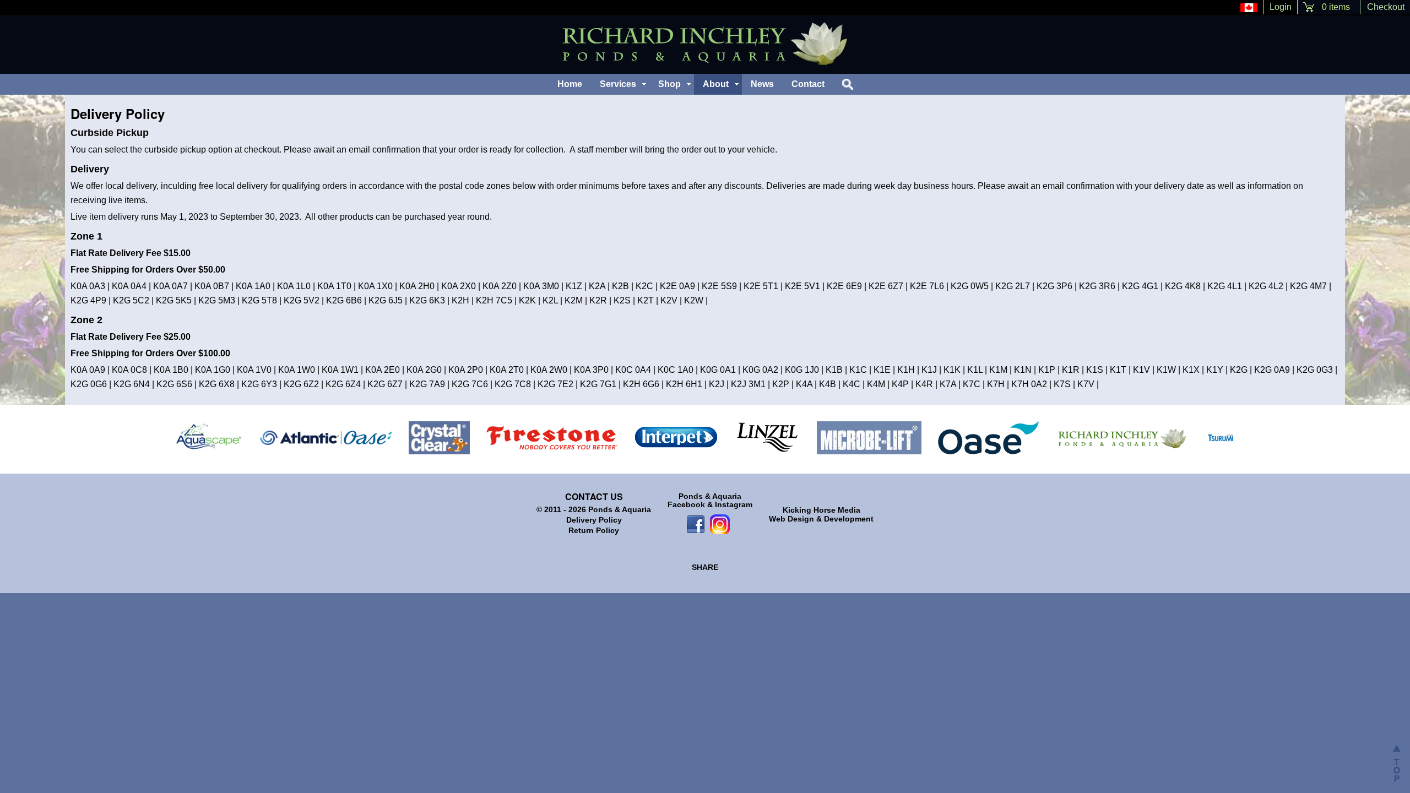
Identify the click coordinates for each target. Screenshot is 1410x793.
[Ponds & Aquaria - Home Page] (705, 43)
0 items (1335, 7)
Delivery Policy (594, 519)
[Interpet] (676, 437)
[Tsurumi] (1220, 437)
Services (618, 84)
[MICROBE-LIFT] (869, 437)
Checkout (1385, 7)
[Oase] (988, 437)
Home (569, 84)
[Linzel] (767, 437)
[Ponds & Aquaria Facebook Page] (695, 523)
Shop (669, 84)
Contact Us (594, 496)
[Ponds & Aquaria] (1121, 437)
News (762, 84)
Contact (808, 84)
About (716, 84)
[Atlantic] (326, 437)
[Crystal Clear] (439, 437)
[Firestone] (552, 437)
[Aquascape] (208, 437)
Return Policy (593, 530)
